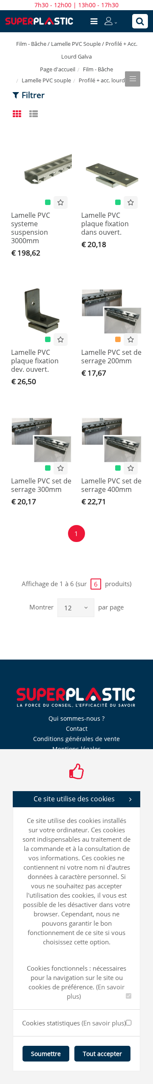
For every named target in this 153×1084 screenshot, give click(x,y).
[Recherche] (140, 21)
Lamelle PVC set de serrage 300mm (41, 485)
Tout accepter (102, 1054)
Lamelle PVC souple (46, 80)
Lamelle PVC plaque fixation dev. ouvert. (35, 361)
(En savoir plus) (104, 1023)
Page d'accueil (57, 69)
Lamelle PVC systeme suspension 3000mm (30, 228)
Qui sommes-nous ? (76, 718)
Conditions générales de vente (76, 739)
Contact (77, 729)
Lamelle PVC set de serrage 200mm (111, 356)
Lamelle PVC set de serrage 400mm (111, 485)
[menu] (94, 21)
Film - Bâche (98, 69)
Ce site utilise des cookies (74, 798)
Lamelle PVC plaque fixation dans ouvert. (105, 224)
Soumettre (46, 1054)
